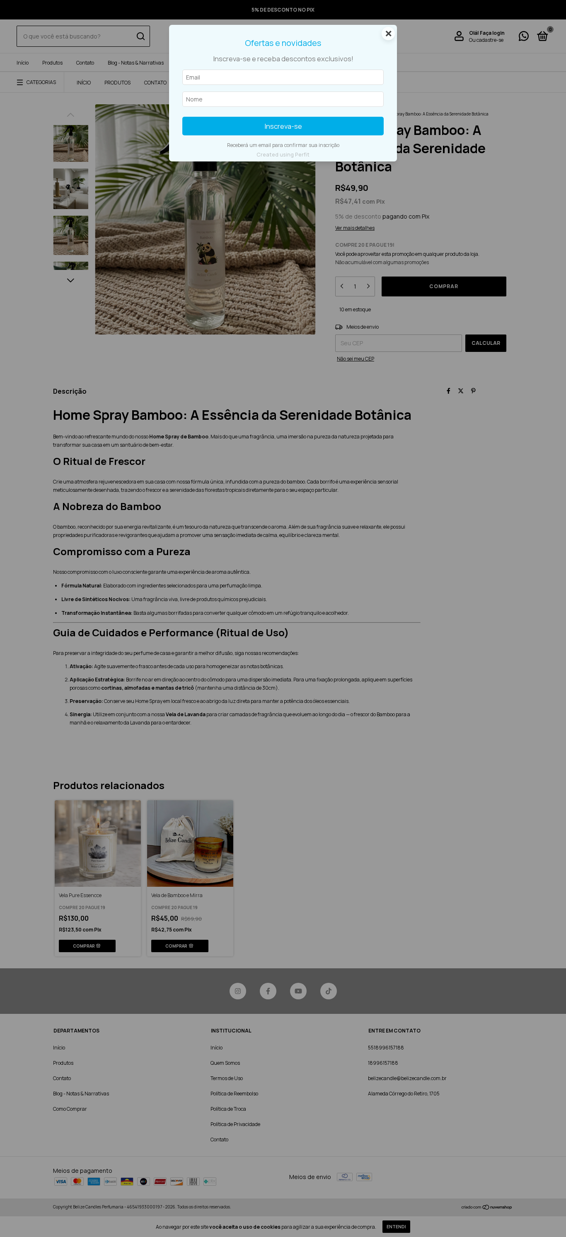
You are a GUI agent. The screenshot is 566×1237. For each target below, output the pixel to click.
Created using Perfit (283, 154)
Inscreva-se (283, 126)
